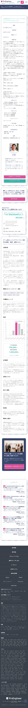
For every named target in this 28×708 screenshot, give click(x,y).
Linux (2, 592)
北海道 (5, 639)
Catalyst (10, 661)
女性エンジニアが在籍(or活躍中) (15, 692)
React (12, 665)
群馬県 (18, 639)
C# (4, 653)
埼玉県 (22, 639)
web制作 (10, 627)
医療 (10, 629)
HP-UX (11, 667)
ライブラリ (17, 664)
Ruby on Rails (4, 659)
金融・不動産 (21, 627)
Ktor (24, 662)
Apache (16, 668)
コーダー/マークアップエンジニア (11, 609)
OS (15, 665)
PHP (2, 591)
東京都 (4, 641)
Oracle (2, 668)
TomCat (15, 674)
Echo (4, 662)
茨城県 (12, 639)
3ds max (2, 672)
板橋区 (14, 644)
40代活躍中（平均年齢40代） (16, 685)
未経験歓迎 (10, 694)
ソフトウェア (19, 626)
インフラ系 (6, 610)
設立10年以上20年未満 (19, 688)
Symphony (9, 656)
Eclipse (17, 672)
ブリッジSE (21, 616)
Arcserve (9, 675)
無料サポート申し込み (14, 560)
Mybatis (11, 674)
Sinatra (2, 661)
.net (21, 655)
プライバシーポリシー (7, 581)
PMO (12, 616)
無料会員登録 (14, 573)
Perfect (7, 662)
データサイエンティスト (7, 615)
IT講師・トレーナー (6, 618)
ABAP (24, 653)
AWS (25, 591)
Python (12, 591)
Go (7, 652)
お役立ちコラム (14, 569)
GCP (10, 670)
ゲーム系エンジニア (7, 27)
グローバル (22, 689)
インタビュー (14, 564)
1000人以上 (18, 686)
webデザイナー (21, 618)
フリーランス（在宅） (14, 634)
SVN (24, 672)
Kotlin (5, 295)
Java (22, 292)
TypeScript (17, 591)
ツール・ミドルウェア (18, 671)
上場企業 (12, 689)
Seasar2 (23, 658)
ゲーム (4, 627)
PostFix (2, 670)
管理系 (14, 615)
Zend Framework (15, 656)
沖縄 (19, 645)
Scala (22, 652)
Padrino (6, 661)
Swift (18, 292)
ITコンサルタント (17, 613)
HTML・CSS (6, 650)
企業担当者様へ (14, 585)
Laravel (16, 659)
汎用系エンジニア (14, 606)
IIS (19, 668)
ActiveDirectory (21, 674)
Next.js (13, 664)
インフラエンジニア (4, 598)
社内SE (23, 619)
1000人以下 (13, 686)
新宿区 (20, 641)
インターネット (13, 626)
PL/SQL (8, 655)
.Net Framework (11, 659)
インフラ (22, 667)
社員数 (24, 685)
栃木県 (15, 639)
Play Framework (14, 658)
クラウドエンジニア (16, 612)
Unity (18, 295)
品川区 (12, 642)
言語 (2, 650)
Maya (21, 677)
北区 (7, 641)
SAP (16, 678)
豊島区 (11, 644)
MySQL (6, 668)
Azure (21, 591)
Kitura (11, 662)
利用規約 (20, 577)
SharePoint (20, 678)
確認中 (2, 639)
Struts (10, 664)
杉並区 (7, 644)
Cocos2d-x (13, 672)
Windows (18, 665)
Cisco (2, 671)
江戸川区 (22, 644)
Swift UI (6, 664)
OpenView (3, 677)
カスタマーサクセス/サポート (11, 621)
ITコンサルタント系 (9, 613)
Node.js (2, 665)
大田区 (18, 642)
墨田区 (5, 642)
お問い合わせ (20, 581)
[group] (14, 222)
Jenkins (7, 677)
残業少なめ (18, 691)
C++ (2, 653)
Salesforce (12, 678)
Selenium (12, 677)
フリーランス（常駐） (5, 634)
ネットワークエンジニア (14, 598)
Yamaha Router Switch (8, 671)
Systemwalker (14, 675)
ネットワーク (21, 670)
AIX (8, 667)
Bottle (25, 661)
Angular (20, 659)
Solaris (5, 667)
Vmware (6, 670)
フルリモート (6, 37)
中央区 (14, 641)
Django (18, 661)
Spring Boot (15, 662)
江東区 (8, 642)
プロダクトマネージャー (5, 616)
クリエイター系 (14, 618)
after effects (7, 672)
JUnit (16, 677)
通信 (9, 626)
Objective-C (13, 292)
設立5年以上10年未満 (10, 688)
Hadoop (2, 674)
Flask (22, 661)
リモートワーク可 (16, 694)
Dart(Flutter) (16, 655)
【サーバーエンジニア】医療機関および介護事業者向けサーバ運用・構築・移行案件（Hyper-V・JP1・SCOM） (13, 518)
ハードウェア (15, 627)
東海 (3, 645)
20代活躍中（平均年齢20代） (17, 684)
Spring (19, 658)
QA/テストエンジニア (16, 596)
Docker (16, 670)
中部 (6, 645)
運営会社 (7, 577)
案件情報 (14, 547)
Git (18, 677)
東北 (9, 639)
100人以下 (3, 686)
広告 (7, 627)
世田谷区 (22, 642)
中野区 (4, 644)
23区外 (18, 644)
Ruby (5, 591)
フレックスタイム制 (4, 684)
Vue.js (24, 659)
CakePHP (22, 656)
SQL (5, 655)
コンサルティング (15, 629)
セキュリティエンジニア (7, 612)
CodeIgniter (8, 658)
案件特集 (14, 552)
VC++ (12, 655)
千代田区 (10, 641)
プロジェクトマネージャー (6, 599)
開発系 (2, 604)
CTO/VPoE (16, 616)
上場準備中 (17, 689)
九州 (11, 645)
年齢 (10, 684)
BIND (22, 668)
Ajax (6, 665)
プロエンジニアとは (14, 556)
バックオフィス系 (17, 619)
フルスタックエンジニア (16, 599)
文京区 (24, 641)
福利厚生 (13, 691)
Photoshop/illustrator (5, 678)
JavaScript (6, 292)
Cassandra (7, 674)
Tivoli (22, 675)
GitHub (21, 672)
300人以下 (8, 686)
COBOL (20, 653)
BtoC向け (5, 694)
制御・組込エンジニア (7, 607)
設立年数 (23, 686)
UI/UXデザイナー (10, 619)
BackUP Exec (3, 675)
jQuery (22, 664)
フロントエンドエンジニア (6, 596)
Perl (2, 652)
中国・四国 (15, 645)
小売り (5, 629)
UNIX (2, 667)
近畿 (9, 645)
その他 (9, 668)
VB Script (14, 653)
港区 (17, 641)
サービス (2, 626)
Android (10, 295)
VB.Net (9, 653)
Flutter (2, 664)
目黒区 (15, 642)
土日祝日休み (5, 692)
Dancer (14, 661)
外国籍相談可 (8, 691)
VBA (6, 653)
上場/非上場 (7, 689)
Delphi (2, 655)
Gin (1, 662)
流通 (8, 629)
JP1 (19, 675)
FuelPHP (3, 658)
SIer (6, 626)
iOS (14, 295)
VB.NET (20, 662)
